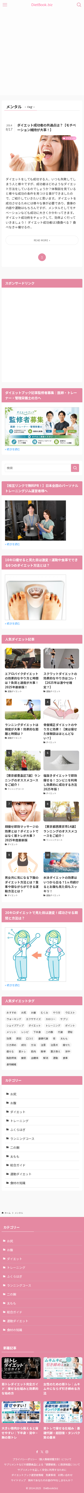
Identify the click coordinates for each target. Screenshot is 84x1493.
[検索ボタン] (79, 5)
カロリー (50, 1019)
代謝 (60, 1032)
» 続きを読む (12, 449)
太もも (64, 1038)
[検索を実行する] (75, 468)
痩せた (66, 1045)
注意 (43, 1045)
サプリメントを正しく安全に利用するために (42, 1470)
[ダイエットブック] (42, 5)
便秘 (70, 1032)
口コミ (29, 1038)
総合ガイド (17, 1165)
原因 (18, 1038)
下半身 (37, 1032)
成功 (23, 1045)
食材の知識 (17, 1183)
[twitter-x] (42, 1452)
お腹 (33, 1012)
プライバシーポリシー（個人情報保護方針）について (42, 1459)
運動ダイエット (21, 1174)
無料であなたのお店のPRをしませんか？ (50, 1480)
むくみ (44, 1012)
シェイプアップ (15, 1025)
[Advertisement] (42, 53)
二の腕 (49, 1032)
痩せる (10, 1051)
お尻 (23, 1012)
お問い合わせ (65, 1475)
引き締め (11, 1045)
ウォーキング (14, 1019)
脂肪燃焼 (11, 1057)
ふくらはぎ (17, 1129)
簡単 (43, 1051)
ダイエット (35, 1025)
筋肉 (33, 1051)
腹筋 (23, 1057)
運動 (55, 1057)
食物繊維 (11, 1064)
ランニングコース (22, 1138)
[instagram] (47, 1452)
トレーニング (53, 1025)
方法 (33, 1045)
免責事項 (50, 1475)
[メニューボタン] (5, 5)
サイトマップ (18, 1480)
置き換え (55, 1051)
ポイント (70, 1025)
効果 (9, 1038)
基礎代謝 (43, 1038)
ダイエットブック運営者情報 (27, 1475)
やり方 (56, 1012)
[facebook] (37, 1452)
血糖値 (34, 1057)
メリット (11, 1032)
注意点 (54, 1045)
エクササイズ (33, 1019)
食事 (65, 1057)
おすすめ (11, 1012)
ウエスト (70, 1012)
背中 (67, 1051)
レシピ (25, 1032)
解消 (45, 1057)
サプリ (64, 1019)
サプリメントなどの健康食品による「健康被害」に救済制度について (42, 1464)
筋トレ (22, 1051)
